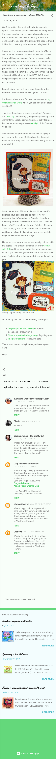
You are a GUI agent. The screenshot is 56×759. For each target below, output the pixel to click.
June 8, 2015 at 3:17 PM (24, 401)
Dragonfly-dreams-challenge (21, 328)
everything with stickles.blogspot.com (31, 398)
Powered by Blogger (29, 753)
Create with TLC (27, 381)
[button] (52, 16)
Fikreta (17, 421)
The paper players (16, 338)
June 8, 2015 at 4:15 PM (30, 421)
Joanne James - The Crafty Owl (29, 436)
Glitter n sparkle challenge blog (22, 335)
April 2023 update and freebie (17, 621)
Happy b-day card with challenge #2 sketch (23, 688)
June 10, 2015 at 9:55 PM (40, 504)
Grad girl (35, 123)
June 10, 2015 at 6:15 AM (25, 439)
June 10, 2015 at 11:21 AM (25, 466)
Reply (17, 415)
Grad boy (10, 116)
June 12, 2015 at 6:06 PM (34, 532)
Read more (48, 645)
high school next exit (13, 387)
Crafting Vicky (22, 5)
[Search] (52, 5)
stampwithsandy (21, 504)
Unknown (18, 531)
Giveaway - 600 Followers (15, 654)
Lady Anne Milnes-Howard (26, 463)
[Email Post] (4, 376)
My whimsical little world (38, 387)
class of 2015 (10, 381)
